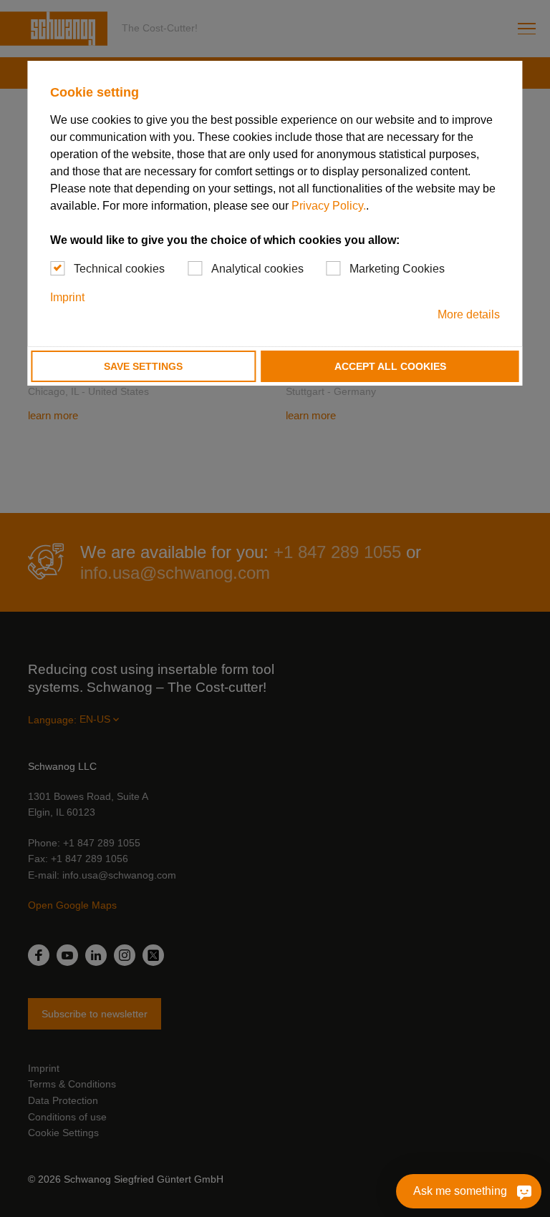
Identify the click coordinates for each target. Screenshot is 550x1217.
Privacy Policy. (328, 206)
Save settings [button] (143, 366)
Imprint (67, 297)
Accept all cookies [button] (390, 366)
